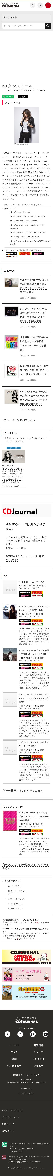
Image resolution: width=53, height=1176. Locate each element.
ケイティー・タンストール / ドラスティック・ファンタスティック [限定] (34, 698)
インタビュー (14, 1065)
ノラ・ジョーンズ (16, 898)
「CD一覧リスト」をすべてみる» (22, 790)
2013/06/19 (29, 660)
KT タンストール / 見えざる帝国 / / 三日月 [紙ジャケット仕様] (34, 652)
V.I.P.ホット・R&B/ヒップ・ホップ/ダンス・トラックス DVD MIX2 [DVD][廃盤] (34, 816)
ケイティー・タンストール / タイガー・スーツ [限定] (34, 744)
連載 (14, 1058)
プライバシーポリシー (11, 1117)
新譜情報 (39, 1045)
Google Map (26, 1088)
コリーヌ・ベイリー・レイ (18, 892)
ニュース (14, 1045)
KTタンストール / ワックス (31, 581)
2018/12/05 (29, 588)
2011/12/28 (29, 826)
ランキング (39, 1058)
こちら (36, 922)
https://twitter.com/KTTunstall (24, 220)
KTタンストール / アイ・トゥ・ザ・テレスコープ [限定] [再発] (34, 608)
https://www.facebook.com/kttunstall (27, 216)
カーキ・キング (15, 885)
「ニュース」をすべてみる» (18, 420)
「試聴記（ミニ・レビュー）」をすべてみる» (25, 557)
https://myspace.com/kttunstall (25, 236)
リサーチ (39, 1052)
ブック (14, 1052)
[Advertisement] (26, 56)
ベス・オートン (15, 903)
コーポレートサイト (26, 1093)
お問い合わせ (8, 1131)
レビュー (39, 1065)
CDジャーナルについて (12, 1110)
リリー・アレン (15, 908)
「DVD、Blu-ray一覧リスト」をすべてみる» (25, 866)
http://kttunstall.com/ (20, 212)
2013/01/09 (29, 708)
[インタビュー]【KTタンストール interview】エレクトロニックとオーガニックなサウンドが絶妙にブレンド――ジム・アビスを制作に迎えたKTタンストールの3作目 (12, 473)
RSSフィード (8, 1124)
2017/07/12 (29, 616)
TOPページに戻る (16, 548)
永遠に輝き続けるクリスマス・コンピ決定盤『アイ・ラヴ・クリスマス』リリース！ (34, 370)
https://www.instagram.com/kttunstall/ (28, 232)
